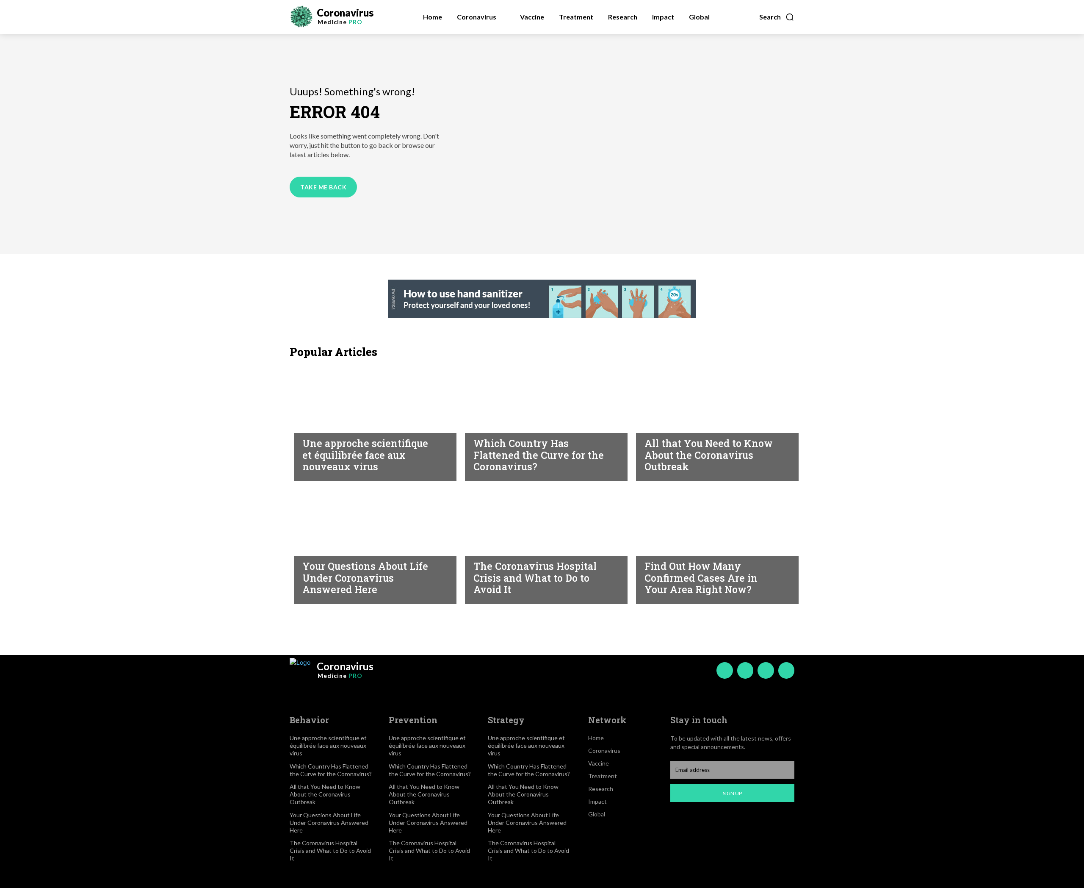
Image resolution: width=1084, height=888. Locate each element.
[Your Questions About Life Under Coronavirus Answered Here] (371, 545)
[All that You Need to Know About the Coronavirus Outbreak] (713, 422)
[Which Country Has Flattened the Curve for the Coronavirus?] (542, 422)
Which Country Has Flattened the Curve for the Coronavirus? (538, 455)
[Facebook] (724, 670)
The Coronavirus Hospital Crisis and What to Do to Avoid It (535, 578)
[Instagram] (745, 670)
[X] (766, 670)
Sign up (732, 793)
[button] (776, 17)
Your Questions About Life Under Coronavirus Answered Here (365, 578)
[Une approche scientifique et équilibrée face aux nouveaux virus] (371, 422)
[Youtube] (786, 670)
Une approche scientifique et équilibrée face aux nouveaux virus (365, 455)
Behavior (317, 425)
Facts (482, 425)
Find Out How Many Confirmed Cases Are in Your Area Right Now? (701, 578)
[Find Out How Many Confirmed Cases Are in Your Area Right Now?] (713, 545)
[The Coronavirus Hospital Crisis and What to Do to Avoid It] (542, 545)
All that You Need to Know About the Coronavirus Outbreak (708, 455)
